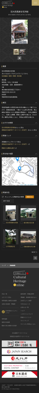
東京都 (19, 76)
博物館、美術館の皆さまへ (29, 297)
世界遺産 (4, 319)
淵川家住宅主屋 (29, 223)
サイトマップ (25, 320)
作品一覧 (4, 294)
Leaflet (21, 184)
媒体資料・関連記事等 (27, 294)
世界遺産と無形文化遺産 (9, 300)
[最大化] (4, 167)
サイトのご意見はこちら (28, 324)
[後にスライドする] (34, 252)
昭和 (10, 76)
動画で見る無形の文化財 (9, 325)
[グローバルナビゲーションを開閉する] (35, 3)
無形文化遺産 (6, 322)
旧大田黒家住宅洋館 (8, 127)
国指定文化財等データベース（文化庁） (15, 130)
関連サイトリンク (26, 317)
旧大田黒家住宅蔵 (12, 222)
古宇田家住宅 (10, 246)
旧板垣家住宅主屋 (29, 246)
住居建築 (5, 76)
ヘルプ (23, 310)
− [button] (4, 163)
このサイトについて (27, 314)
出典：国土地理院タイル (30, 184)
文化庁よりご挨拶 (26, 300)
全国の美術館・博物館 (8, 304)
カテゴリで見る (6, 297)
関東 (14, 76)
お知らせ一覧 (25, 307)
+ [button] (4, 160)
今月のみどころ (25, 304)
